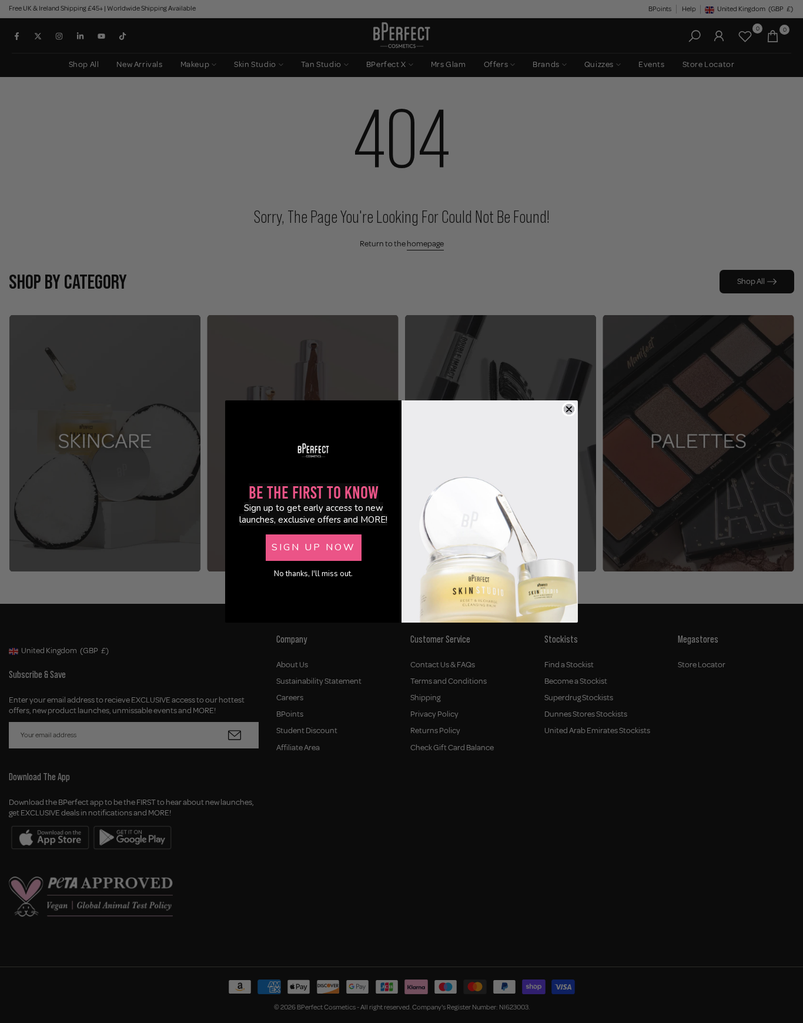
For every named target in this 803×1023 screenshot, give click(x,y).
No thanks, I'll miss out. (313, 574)
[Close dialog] (569, 409)
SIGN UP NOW (314, 547)
